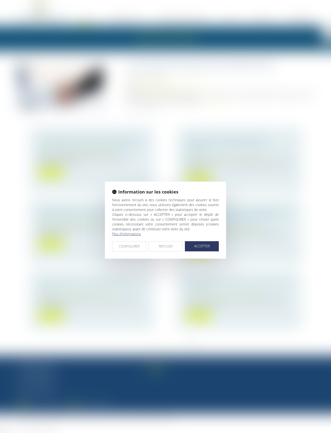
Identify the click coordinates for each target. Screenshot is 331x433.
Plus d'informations (126, 234)
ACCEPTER (202, 246)
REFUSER (166, 246)
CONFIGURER (129, 246)
